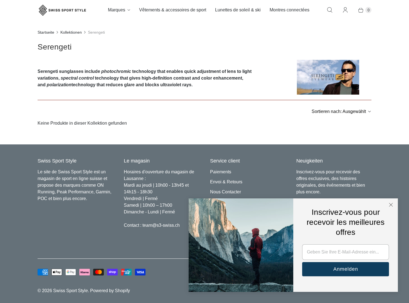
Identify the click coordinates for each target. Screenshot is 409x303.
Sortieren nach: (339, 111)
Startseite (46, 32)
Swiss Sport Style (70, 290)
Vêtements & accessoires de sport (172, 10)
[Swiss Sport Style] (63, 10)
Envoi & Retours (226, 181)
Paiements (220, 171)
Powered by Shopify (110, 290)
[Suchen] (329, 10)
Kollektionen (71, 32)
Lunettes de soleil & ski (238, 10)
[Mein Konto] (345, 10)
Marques (116, 10)
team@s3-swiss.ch (161, 225)
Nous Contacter (225, 191)
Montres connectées (289, 10)
